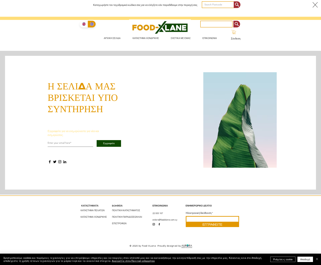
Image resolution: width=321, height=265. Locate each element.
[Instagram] (60, 162)
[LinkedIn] (65, 162)
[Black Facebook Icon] (159, 224)
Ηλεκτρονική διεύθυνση (198, 213)
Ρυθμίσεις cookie (283, 259)
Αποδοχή (305, 259)
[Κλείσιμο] (317, 259)
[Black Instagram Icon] (153, 224)
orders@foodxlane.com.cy (164, 220)
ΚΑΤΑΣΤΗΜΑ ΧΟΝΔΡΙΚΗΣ (94, 217)
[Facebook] (50, 162)
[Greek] (92, 24)
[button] (234, 32)
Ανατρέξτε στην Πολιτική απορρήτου (133, 260)
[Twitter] (55, 162)
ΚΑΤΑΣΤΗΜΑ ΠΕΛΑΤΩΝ (92, 210)
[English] (84, 24)
